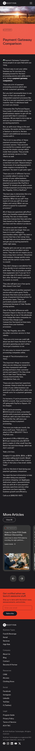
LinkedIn (6, 698)
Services (6, 641)
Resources (7, 670)
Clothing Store (8, 681)
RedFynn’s (26, 480)
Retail (5, 637)
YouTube (6, 702)
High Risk (6, 644)
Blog (4, 658)
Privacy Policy (8, 718)
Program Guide (8, 715)
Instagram (7, 695)
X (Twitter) (7, 705)
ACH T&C (6, 725)
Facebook (7, 691)
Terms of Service (9, 722)
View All (9, 520)
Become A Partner (10, 665)
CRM (5, 674)
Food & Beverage (9, 634)
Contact (6, 661)
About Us (6, 654)
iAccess (6, 678)
